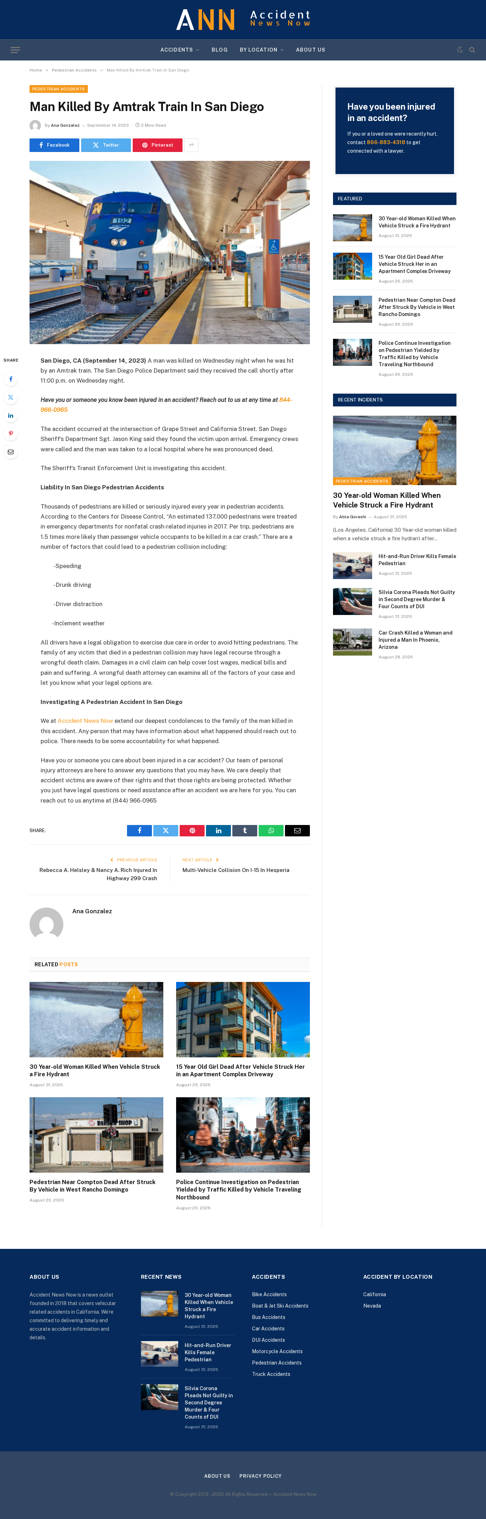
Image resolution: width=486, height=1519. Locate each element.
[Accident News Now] (243, 20)
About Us (311, 50)
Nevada (372, 1306)
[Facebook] (11, 379)
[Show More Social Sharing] (191, 145)
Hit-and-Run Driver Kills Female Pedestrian (417, 559)
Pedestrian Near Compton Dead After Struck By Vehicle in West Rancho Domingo (92, 1186)
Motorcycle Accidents (277, 1351)
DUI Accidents (268, 1340)
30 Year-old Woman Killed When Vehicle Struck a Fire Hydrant (95, 1070)
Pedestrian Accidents (58, 89)
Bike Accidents (269, 1294)
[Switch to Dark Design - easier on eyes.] (460, 50)
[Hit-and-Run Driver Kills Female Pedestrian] (352, 565)
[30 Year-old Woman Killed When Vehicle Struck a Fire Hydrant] (96, 1019)
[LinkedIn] (11, 415)
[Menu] (15, 50)
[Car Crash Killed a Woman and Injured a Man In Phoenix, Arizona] (352, 642)
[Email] (11, 452)
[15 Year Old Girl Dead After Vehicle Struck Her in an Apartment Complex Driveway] (243, 1019)
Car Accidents (268, 1328)
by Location (259, 50)
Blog (219, 50)
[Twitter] (11, 397)
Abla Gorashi (352, 516)
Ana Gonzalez (65, 125)
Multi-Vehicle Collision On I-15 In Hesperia (236, 870)
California (374, 1294)
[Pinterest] (11, 433)
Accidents (176, 50)
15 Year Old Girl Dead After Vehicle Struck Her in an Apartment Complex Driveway (240, 1070)
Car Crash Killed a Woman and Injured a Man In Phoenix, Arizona (416, 640)
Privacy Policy (260, 1476)
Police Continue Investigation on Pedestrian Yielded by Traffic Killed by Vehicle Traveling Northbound (238, 1190)
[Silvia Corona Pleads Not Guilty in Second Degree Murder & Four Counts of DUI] (352, 601)
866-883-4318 (386, 142)
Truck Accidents (271, 1374)
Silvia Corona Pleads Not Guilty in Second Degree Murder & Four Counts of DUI (417, 599)
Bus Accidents (268, 1317)
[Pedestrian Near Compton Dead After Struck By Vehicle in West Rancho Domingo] (96, 1135)
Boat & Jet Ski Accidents (280, 1306)
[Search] (471, 50)
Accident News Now (85, 720)
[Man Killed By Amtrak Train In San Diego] (170, 252)
